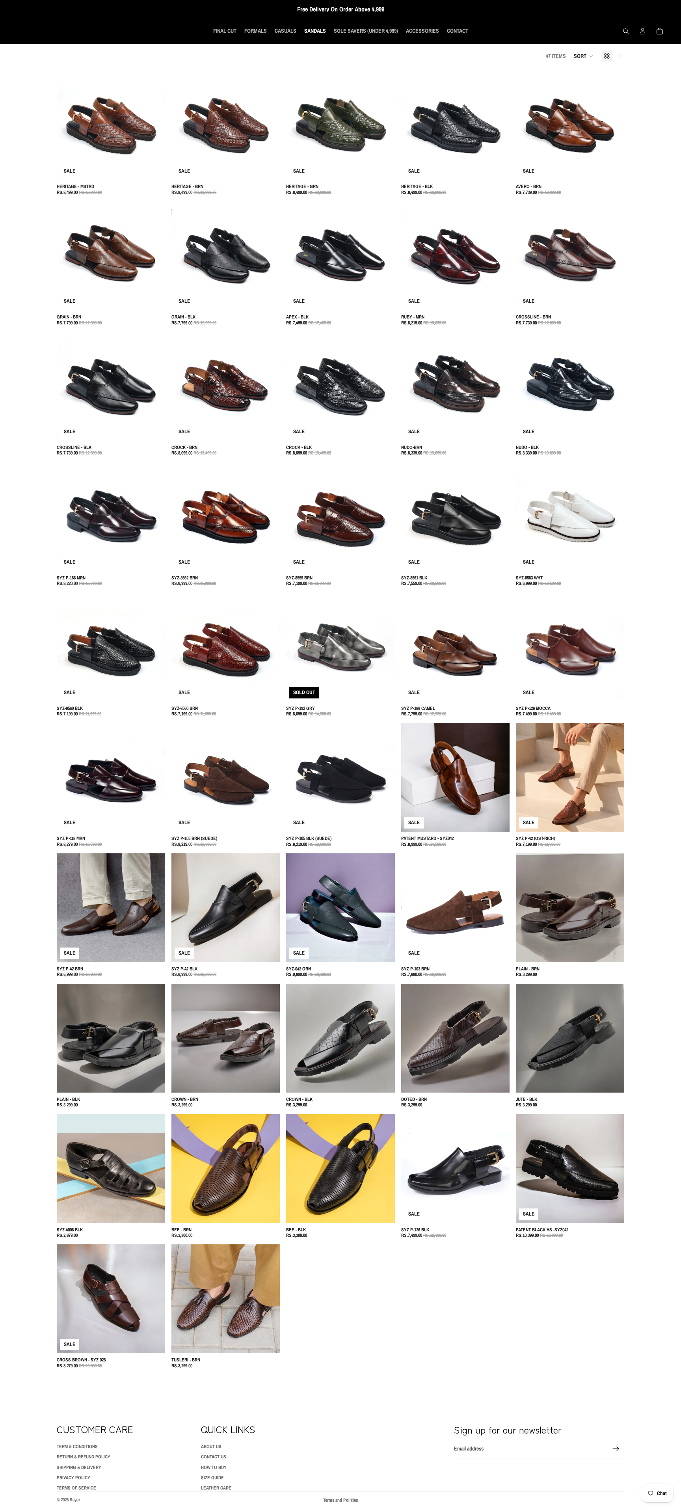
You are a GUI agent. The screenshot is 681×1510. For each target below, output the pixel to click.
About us (211, 1446)
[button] (584, 56)
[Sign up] (616, 1449)
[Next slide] (153, 125)
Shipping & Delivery (79, 1467)
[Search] (625, 31)
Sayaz (75, 1500)
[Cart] (659, 31)
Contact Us (213, 1457)
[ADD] (268, 950)
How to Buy (214, 1467)
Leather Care (216, 1488)
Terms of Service (76, 1488)
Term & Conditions (77, 1446)
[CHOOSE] (153, 168)
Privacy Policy (73, 1478)
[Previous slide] (68, 125)
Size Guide (212, 1478)
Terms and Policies (340, 1500)
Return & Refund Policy (83, 1457)
